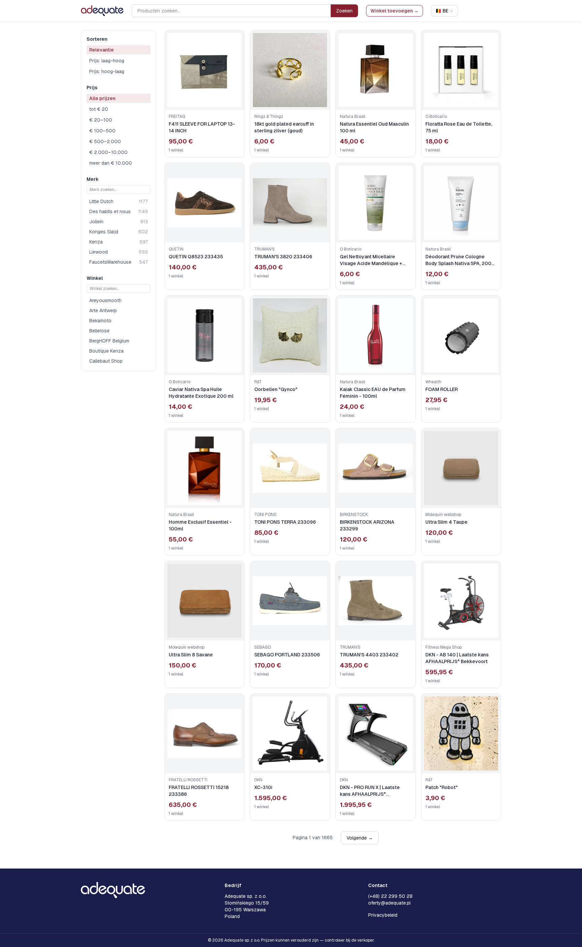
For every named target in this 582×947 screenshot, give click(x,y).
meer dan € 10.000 (110, 163)
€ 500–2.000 (105, 141)
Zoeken (344, 11)
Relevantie (101, 50)
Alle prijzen (102, 98)
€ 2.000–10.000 (108, 152)
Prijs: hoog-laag (106, 71)
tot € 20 (98, 109)
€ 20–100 (100, 120)
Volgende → (360, 838)
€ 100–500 (102, 131)
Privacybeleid (382, 915)
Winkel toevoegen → (394, 11)
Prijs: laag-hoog (106, 61)
